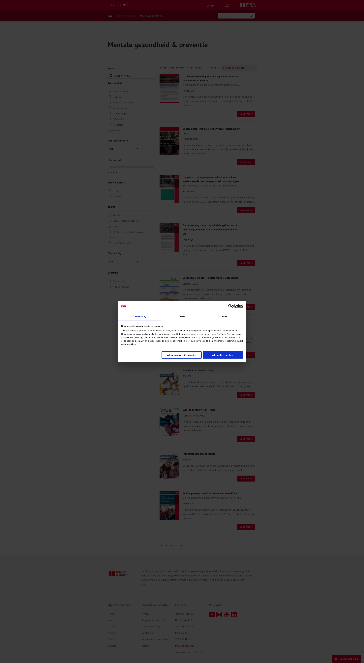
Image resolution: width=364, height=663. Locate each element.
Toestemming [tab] (139, 316)
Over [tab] (224, 316)
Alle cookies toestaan (222, 355)
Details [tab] (182, 316)
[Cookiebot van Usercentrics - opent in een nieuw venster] (230, 306)
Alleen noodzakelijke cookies (181, 355)
